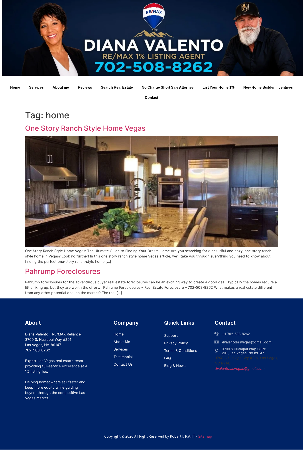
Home (15, 87)
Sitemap (205, 436)
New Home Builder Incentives (268, 87)
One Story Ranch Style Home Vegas (85, 128)
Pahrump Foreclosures (62, 271)
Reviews (85, 87)
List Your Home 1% (218, 87)
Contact (151, 97)
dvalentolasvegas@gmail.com (240, 368)
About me (61, 87)
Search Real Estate (117, 87)
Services (36, 87)
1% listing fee (36, 371)
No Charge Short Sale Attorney (168, 87)
